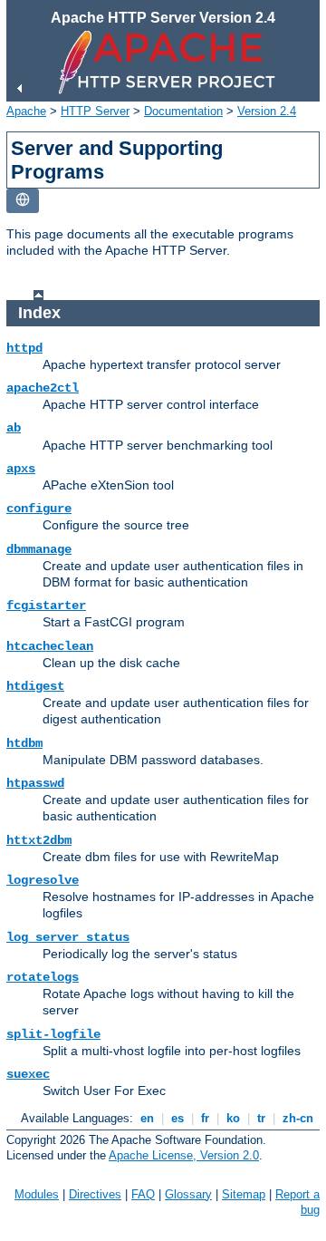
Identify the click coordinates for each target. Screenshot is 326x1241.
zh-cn (298, 1118)
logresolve (42, 880)
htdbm (24, 743)
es (177, 1118)
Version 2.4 (266, 111)
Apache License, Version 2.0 (184, 1155)
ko (233, 1118)
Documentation (183, 111)
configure (39, 508)
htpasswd (35, 783)
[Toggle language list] (22, 201)
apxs (20, 468)
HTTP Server (95, 111)
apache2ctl (42, 388)
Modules (36, 1194)
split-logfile (53, 1034)
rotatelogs (42, 977)
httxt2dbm (39, 840)
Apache (26, 111)
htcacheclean (49, 646)
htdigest (35, 686)
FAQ (143, 1194)
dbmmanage (39, 549)
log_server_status (67, 937)
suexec (28, 1074)
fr (205, 1118)
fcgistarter (46, 605)
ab (13, 428)
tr (261, 1118)
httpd (24, 348)
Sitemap (243, 1194)
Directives (95, 1194)
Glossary (188, 1194)
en (147, 1118)
